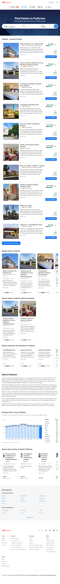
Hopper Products (50, 543)
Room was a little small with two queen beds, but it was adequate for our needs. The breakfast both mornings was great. (45, 469)
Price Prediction (14, 540)
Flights (3, 538)
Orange (4, 498)
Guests (42, 25)
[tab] (14, 7)
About (30, 538)
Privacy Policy (35, 575)
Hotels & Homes (50, 540)
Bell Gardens (42, 500)
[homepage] (6, 2)
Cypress (23, 498)
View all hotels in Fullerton (11, 243)
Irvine (3, 503)
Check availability (51, 56)
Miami (40, 510)
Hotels (3, 540)
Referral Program (15, 538)
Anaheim (4, 495)
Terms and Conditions (47, 575)
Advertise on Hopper (34, 549)
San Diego (23, 510)
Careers (31, 543)
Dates (23, 25)
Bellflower (23, 500)
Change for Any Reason (16, 543)
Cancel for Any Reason (16, 545)
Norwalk (4, 500)
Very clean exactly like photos (26, 467)
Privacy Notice (49, 549)
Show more (23, 54)
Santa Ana (41, 498)
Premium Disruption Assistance (18, 549)
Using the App (49, 547)
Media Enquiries (6, 566)
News (3, 559)
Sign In (52, 2)
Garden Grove (42, 495)
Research (4, 563)
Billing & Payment (50, 545)
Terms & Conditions (51, 551)
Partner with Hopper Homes (36, 545)
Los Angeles (5, 510)
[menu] (57, 2)
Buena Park (23, 495)
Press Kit (4, 561)
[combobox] (9, 26)
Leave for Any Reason (16, 547)
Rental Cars (4, 543)
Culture (31, 540)
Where (5, 25)
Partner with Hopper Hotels (35, 547)
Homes (3, 545)
